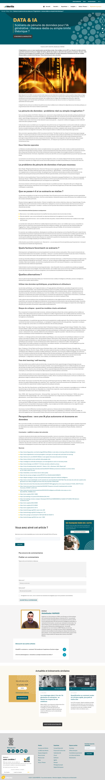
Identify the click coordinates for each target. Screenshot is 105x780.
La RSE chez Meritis (43, 750)
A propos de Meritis (43, 748)
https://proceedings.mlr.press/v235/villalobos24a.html (34, 496)
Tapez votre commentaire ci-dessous (28, 561)
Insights (73, 6)
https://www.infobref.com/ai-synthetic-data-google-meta (35, 459)
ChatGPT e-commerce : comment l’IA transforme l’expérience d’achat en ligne (37, 649)
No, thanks (7, 772)
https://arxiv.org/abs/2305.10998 (29, 494)
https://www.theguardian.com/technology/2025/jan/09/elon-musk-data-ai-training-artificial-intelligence (47, 452)
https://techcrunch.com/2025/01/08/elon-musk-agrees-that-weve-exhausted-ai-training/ (43, 457)
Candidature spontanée (75, 753)
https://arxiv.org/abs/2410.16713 (29, 507)
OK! (28, 772)
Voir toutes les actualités (52, 724)
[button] (3, 777)
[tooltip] (102, 17)
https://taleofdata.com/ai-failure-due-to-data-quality (34, 473)
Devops (56, 762)
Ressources (41, 757)
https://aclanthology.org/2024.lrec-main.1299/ (32, 517)
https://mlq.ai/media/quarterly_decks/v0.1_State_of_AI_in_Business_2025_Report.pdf (43, 466)
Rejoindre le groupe (95, 6)
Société (55, 6)
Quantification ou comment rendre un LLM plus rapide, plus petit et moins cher (82, 697)
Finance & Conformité (59, 750)
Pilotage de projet (58, 765)
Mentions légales (56, 777)
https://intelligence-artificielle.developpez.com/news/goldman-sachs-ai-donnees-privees (43, 461)
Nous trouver (41, 755)
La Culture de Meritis (74, 755)
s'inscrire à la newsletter (22, 36)
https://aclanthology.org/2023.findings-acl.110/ (33, 512)
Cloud (55, 755)
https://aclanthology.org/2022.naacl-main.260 (32, 510)
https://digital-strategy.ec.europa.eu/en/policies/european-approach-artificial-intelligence (43, 477)
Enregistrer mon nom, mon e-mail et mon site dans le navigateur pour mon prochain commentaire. (47, 595)
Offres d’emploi (73, 750)
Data (11, 11)
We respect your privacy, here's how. (10, 767)
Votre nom (22, 580)
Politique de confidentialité (69, 777)
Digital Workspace (58, 767)
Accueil (3, 11)
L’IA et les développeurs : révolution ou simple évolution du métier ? (34, 654)
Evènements (72, 757)
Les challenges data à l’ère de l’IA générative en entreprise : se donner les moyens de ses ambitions (51, 698)
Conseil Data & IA (58, 748)
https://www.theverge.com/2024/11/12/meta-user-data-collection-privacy (39, 464)
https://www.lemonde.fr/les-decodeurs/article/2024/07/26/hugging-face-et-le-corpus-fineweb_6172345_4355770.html (51, 484)
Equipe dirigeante (42, 753)
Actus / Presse (83, 6)
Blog (7, 11)
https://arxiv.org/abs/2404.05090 (29, 503)
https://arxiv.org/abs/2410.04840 (29, 505)
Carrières (71, 748)
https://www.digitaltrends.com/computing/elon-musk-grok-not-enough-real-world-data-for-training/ (46, 454)
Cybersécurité (57, 753)
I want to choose (18, 772)
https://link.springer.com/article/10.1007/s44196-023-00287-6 (37, 515)
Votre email (22, 588)
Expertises (64, 6)
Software (56, 757)
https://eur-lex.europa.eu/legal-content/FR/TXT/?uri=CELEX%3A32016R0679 (40, 475)
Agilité (55, 760)
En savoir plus (22, 698)
